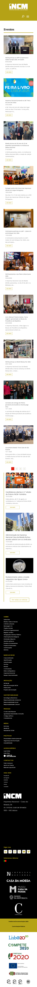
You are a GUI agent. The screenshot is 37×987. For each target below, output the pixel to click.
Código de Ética (8, 716)
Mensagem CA (8, 626)
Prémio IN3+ (7, 688)
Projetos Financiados (10, 645)
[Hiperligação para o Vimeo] (28, 853)
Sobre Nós (7, 619)
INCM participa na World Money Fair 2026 (18, 362)
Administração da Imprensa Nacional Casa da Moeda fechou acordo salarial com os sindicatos (18, 537)
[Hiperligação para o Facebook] (10, 853)
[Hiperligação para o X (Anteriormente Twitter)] (19, 853)
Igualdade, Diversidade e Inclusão (14, 714)
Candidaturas (8, 718)
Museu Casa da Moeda (10, 675)
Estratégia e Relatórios (10, 698)
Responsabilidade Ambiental (12, 700)
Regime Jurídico (8, 632)
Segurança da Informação (11, 741)
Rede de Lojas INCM (9, 767)
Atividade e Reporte (9, 639)
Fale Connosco (8, 763)
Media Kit (6, 728)
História (6, 650)
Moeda (6, 666)
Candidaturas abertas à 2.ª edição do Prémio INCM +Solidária (18, 493)
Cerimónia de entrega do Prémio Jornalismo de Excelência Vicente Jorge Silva (16, 405)
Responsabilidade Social (11, 702)
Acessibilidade (8, 743)
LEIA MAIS (8, 72)
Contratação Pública (18, 926)
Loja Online (7, 751)
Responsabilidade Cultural (12, 704)
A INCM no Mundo (9, 624)
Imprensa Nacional (9, 673)
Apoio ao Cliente (9, 765)
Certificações (8, 648)
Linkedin (6, 780)
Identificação (8, 660)
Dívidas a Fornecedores (11, 643)
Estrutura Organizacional (11, 630)
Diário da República (9, 671)
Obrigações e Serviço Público (12, 635)
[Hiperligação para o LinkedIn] (5, 853)
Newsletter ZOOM (9, 730)
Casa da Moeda (8, 658)
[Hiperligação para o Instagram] (15, 853)
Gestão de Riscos (9, 641)
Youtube (6, 786)
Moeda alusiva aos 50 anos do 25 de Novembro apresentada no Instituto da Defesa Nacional (17, 145)
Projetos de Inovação (10, 690)
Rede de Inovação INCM (11, 685)
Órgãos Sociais (8, 628)
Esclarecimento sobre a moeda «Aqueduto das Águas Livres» (17, 578)
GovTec (6, 664)
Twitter (6, 782)
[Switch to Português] (5, 861)
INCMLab (6, 683)
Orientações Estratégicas (11, 637)
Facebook (6, 775)
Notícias (6, 726)
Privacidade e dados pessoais (12, 738)
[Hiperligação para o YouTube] (24, 853)
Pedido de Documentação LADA (18, 921)
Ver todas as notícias (19, 600)
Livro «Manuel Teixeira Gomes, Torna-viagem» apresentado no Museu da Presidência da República (16, 319)
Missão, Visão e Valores (11, 622)
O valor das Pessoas (10, 711)
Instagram (6, 777)
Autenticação (8, 662)
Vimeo (5, 784)
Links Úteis (7, 753)
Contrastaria (7, 669)
